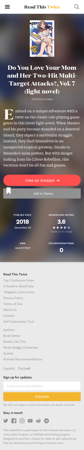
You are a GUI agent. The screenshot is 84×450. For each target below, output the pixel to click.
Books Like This (14, 341)
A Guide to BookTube (18, 286)
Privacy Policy (13, 298)
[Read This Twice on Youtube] (30, 421)
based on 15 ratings (61, 231)
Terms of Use (12, 304)
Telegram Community (18, 292)
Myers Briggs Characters (20, 347)
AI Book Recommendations (22, 359)
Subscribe (42, 396)
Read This (42, 7)
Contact (9, 316)
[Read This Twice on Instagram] (22, 421)
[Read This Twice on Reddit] (38, 421)
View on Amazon (42, 180)
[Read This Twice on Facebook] (13, 421)
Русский (24, 368)
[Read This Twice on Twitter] (5, 421)
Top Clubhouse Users (18, 280)
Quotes (8, 353)
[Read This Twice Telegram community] (46, 421)
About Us (10, 310)
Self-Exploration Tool (18, 321)
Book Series (11, 336)
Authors (9, 330)
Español (9, 368)
